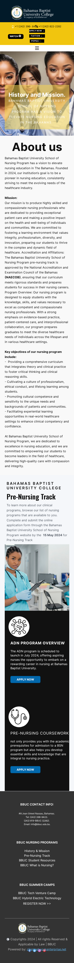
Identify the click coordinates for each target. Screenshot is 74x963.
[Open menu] (37, 48)
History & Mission (37, 851)
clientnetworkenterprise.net (46, 949)
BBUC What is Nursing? (37, 865)
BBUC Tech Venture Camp (37, 893)
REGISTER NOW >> (37, 903)
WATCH (14, 36)
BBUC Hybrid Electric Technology (37, 898)
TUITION (36, 36)
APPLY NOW (36, 31)
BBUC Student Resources (37, 860)
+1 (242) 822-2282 (49, 26)
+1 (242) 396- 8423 (26, 26)
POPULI (35, 41)
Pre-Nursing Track (37, 855)
